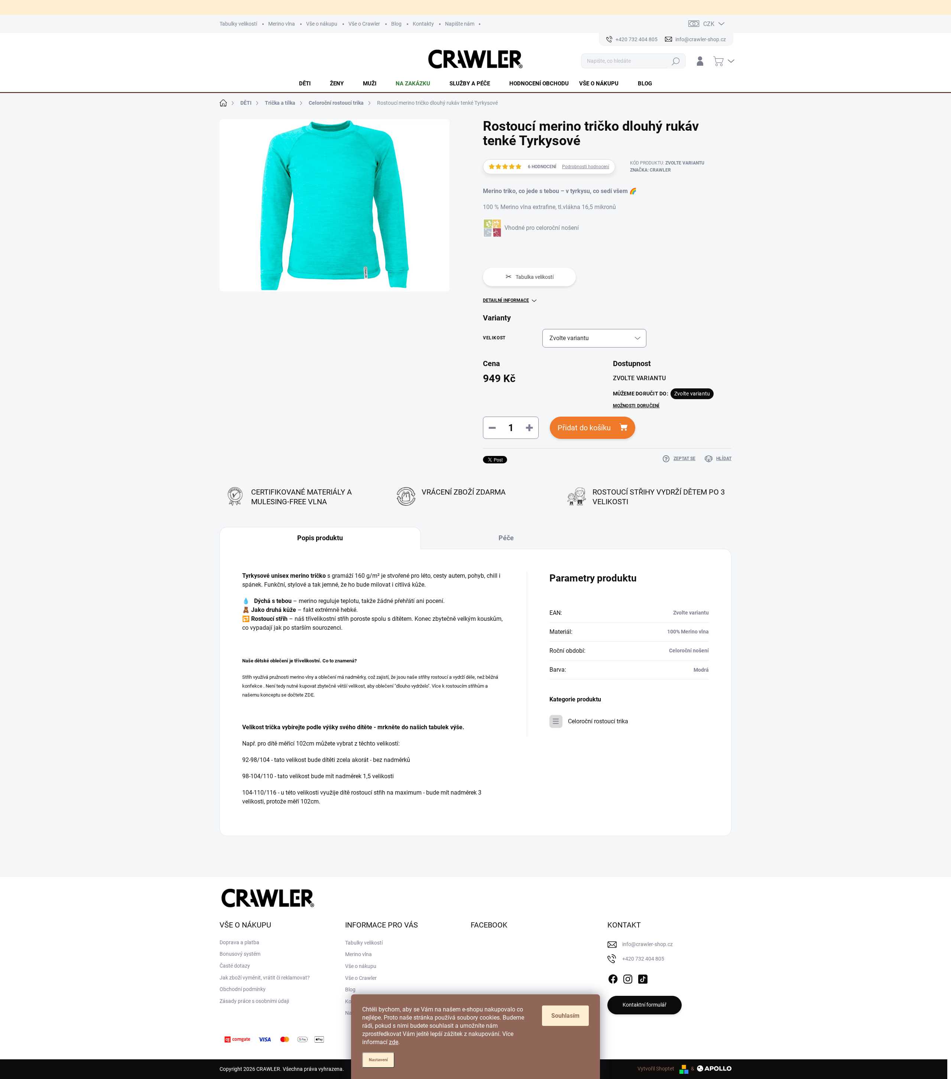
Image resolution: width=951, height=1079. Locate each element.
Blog (396, 24)
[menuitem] (309, 83)
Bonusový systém (240, 954)
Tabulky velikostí (238, 24)
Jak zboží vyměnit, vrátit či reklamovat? (265, 978)
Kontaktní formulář (644, 1005)
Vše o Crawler (364, 24)
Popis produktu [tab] (320, 538)
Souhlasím (565, 1015)
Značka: (650, 170)
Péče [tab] (506, 538)
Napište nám (459, 24)
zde (393, 1042)
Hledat (676, 61)
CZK (708, 23)
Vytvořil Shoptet (655, 1069)
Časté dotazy (235, 966)
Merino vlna (281, 24)
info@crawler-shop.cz (647, 944)
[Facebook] (613, 977)
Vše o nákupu (321, 24)
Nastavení (378, 1059)
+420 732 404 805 (643, 959)
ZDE (309, 695)
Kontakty (423, 24)
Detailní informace (506, 300)
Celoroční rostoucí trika (598, 721)
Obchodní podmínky (243, 989)
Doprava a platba (239, 942)
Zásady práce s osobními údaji (254, 1001)
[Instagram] (627, 977)
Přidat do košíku (584, 427)
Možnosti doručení (636, 405)
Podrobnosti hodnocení (585, 166)
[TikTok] (642, 977)
